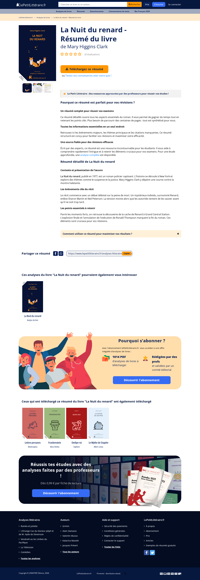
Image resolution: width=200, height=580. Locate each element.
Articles (149, 540)
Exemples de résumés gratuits (161, 545)
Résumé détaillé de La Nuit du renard (87, 162)
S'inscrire (158, 4)
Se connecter (174, 4)
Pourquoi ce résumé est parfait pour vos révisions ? (97, 102)
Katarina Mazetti (71, 540)
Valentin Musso (70, 535)
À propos (150, 526)
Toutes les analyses (30, 558)
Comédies (25, 552)
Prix (147, 4)
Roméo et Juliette (29, 526)
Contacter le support (114, 540)
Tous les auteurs (71, 551)
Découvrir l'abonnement (142, 380)
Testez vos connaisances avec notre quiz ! (88, 75)
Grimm (66, 526)
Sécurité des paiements (115, 526)
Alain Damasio (70, 531)
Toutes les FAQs (112, 546)
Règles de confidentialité (116, 535)
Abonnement (152, 531)
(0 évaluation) (92, 54)
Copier (127, 253)
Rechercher (135, 4)
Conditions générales (114, 531)
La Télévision (27, 547)
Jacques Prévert (70, 545)
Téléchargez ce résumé (85, 69)
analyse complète (90, 155)
